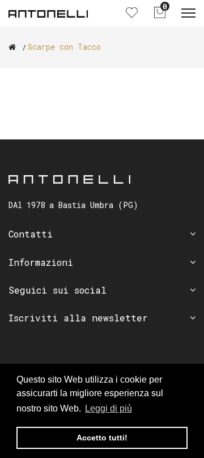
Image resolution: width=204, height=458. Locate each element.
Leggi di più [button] (108, 408)
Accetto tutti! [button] (102, 437)
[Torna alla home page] (12, 47)
